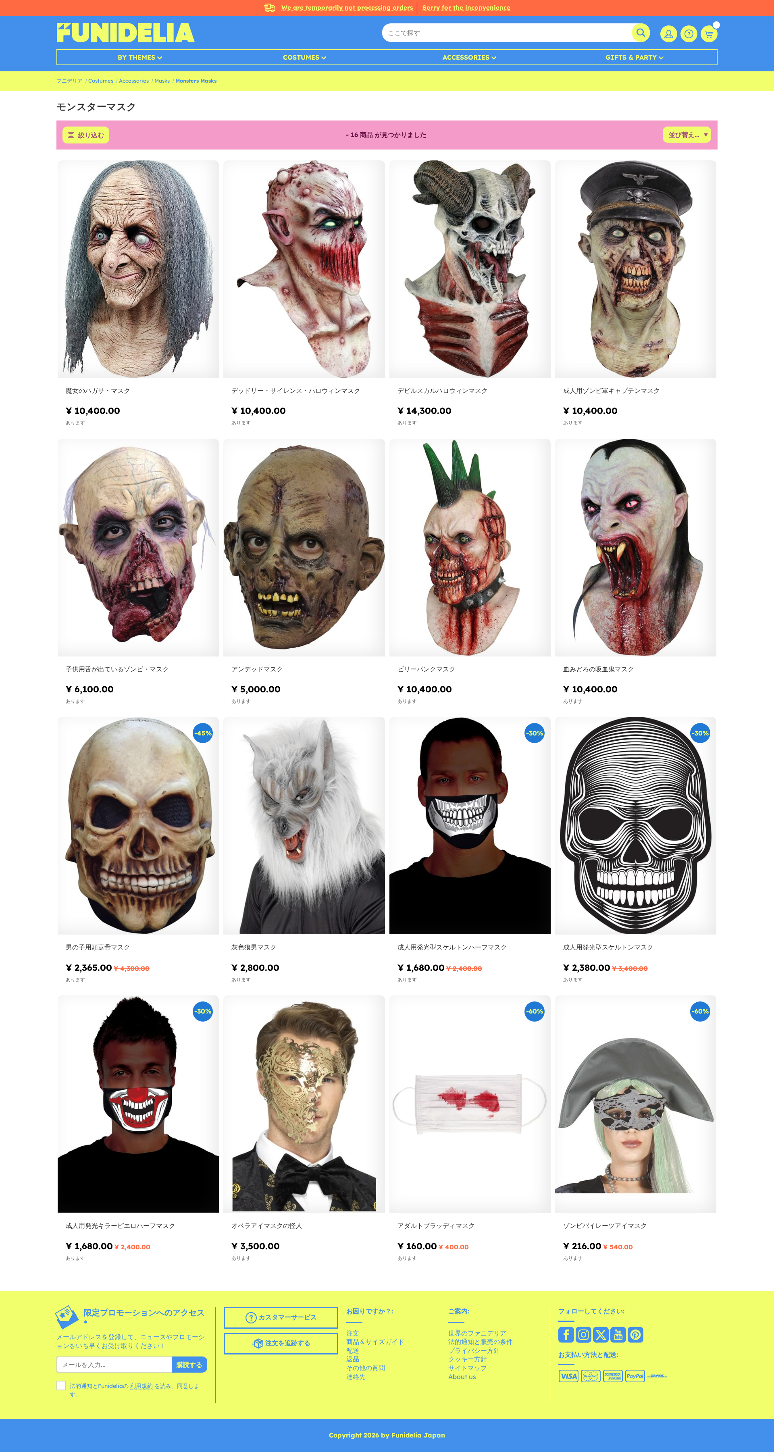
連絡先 (356, 1377)
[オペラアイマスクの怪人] (304, 1104)
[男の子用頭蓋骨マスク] (138, 826)
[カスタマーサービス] (688, 33)
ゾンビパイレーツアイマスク (605, 1225)
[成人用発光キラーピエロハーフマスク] (138, 1104)
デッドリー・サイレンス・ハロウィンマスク (295, 390)
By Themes (136, 57)
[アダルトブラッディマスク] (470, 1104)
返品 (352, 1359)
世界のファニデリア (477, 1333)
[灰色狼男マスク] (304, 826)
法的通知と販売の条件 (480, 1342)
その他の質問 (365, 1368)
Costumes (301, 57)
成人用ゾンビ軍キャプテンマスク (611, 390)
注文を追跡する (286, 1343)
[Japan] (566, 1335)
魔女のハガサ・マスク (98, 390)
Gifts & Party (631, 57)
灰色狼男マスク (254, 947)
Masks (162, 80)
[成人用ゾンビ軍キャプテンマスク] (635, 269)
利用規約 (141, 1386)
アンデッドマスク (257, 669)
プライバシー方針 (474, 1350)
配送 (352, 1350)
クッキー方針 (467, 1359)
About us (462, 1377)
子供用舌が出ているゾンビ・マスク (117, 669)
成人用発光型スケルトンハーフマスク (452, 947)
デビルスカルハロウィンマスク (442, 390)
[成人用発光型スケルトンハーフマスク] (470, 826)
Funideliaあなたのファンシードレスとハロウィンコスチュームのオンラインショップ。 (125, 32)
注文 (352, 1333)
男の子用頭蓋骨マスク (98, 947)
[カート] (709, 33)
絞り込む (91, 135)
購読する (189, 1365)
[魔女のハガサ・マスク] (138, 269)
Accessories (466, 57)
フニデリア (69, 80)
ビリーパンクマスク (426, 669)
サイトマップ (467, 1368)
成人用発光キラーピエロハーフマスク (120, 1225)
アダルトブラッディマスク (436, 1225)
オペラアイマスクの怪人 (266, 1225)
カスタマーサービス (287, 1317)
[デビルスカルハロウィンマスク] (470, 269)
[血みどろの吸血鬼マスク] (635, 548)
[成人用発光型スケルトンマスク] (635, 826)
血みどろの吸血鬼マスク (598, 669)
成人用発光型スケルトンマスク (608, 947)
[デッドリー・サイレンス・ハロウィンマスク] (304, 269)
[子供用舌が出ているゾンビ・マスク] (138, 548)
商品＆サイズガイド (375, 1342)
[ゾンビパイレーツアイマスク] (635, 1104)
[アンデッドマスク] (304, 548)
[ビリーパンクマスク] (470, 548)
